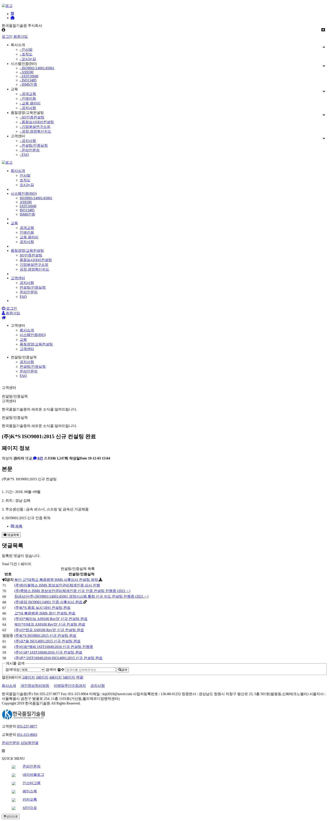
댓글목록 (12, 535)
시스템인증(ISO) (24, 193)
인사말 (25, 175)
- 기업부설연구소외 (35, 127)
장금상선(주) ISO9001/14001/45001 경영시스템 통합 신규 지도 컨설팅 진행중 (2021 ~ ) (81, 596)
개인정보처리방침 (35, 686)
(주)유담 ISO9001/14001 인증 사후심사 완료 (48, 602)
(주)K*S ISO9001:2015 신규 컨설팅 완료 (45, 635)
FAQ (23, 296)
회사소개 (18, 171)
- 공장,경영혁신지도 (35, 131)
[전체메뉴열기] (12, 14)
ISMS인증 (27, 214)
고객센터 (18, 278)
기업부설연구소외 (34, 265)
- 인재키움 (28, 98)
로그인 (7, 36)
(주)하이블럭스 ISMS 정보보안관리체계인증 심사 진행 (57, 585)
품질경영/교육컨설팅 (27, 250)
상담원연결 (29, 743)
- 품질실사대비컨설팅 (37, 122)
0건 (40, 458)
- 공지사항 (28, 108)
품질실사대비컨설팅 (36, 260)
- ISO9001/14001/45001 (37, 68)
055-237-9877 (27, 726)
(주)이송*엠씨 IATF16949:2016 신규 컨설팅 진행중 (53, 647)
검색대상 (12, 669)
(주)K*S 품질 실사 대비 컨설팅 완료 (42, 607)
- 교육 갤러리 (30, 103)
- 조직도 (26, 54)
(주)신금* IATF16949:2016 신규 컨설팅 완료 (48, 652)
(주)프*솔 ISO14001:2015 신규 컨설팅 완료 (47, 641)
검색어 (55, 669)
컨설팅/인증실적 (33, 287)
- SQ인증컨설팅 (32, 117)
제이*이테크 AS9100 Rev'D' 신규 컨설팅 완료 (49, 624)
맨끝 (79, 677)
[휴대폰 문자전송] (12, 18)
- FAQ (24, 155)
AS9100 (26, 202)
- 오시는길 (28, 59)
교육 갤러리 (29, 237)
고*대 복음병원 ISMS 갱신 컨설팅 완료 (44, 613)
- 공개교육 (28, 94)
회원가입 (20, 36)
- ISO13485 (28, 80)
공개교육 (27, 228)
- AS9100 (26, 72)
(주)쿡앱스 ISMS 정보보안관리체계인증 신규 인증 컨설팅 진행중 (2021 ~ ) (72, 591)
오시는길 (27, 185)
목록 (18, 526)
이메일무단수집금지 (70, 686)
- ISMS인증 (28, 84)
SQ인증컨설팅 (31, 255)
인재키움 (27, 232)
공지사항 (27, 242)
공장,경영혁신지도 (34, 269)
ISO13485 (27, 210)
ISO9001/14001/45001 (36, 198)
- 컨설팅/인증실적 (34, 145)
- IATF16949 (29, 76)
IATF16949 (28, 206)
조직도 (25, 180)
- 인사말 (26, 49)
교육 (14, 223)
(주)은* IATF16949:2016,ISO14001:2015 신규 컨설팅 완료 (58, 658)
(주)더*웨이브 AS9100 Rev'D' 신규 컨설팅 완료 (51, 619)
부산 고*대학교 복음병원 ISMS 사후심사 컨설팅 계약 (56, 580)
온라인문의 (29, 292)
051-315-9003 (27, 734)
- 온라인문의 (30, 150)
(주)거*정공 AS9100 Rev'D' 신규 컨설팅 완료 (49, 630)
